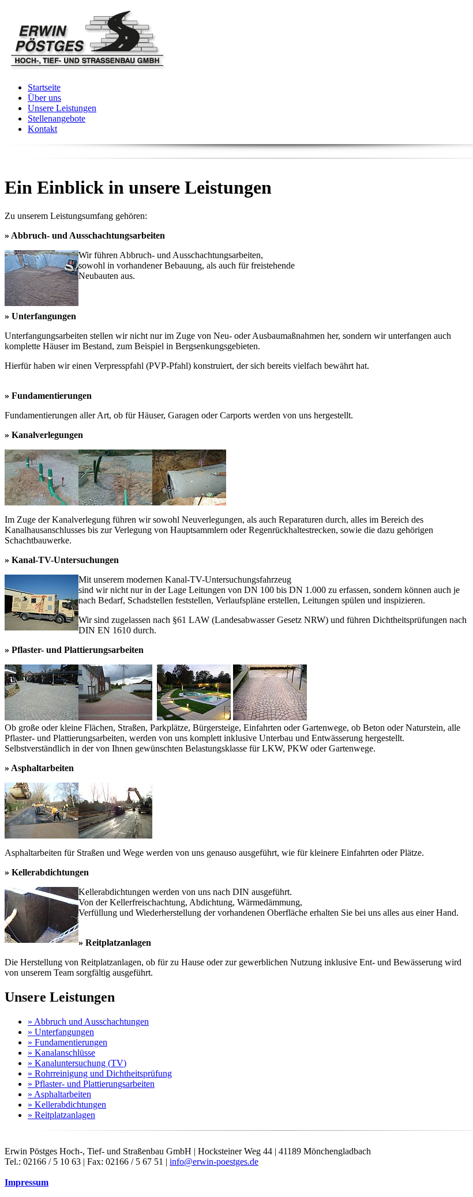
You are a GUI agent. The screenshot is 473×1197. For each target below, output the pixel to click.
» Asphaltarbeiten (59, 1094)
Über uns (44, 98)
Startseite (44, 87)
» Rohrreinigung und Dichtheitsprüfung (100, 1073)
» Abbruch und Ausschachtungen (88, 1021)
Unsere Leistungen (62, 108)
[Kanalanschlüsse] (41, 502)
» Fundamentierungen (67, 1042)
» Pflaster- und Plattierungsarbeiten (91, 1084)
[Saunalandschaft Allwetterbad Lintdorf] (195, 717)
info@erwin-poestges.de (214, 1161)
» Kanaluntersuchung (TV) (77, 1063)
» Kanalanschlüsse (61, 1053)
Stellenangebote (56, 118)
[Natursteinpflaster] (271, 717)
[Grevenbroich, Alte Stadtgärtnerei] (116, 717)
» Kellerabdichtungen (67, 1104)
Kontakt (42, 129)
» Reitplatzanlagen (61, 1115)
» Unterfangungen (61, 1032)
